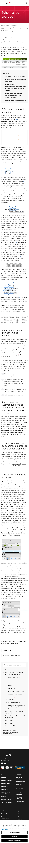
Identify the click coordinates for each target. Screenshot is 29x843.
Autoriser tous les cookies (14, 840)
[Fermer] (27, 822)
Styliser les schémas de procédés (15, 100)
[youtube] (5, 763)
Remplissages (13, 504)
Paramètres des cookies (14, 832)
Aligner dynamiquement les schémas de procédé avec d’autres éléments (13, 95)
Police (23, 632)
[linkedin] (2, 763)
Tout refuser (14, 836)
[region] (14, 831)
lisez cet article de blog (14, 643)
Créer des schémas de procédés (15, 76)
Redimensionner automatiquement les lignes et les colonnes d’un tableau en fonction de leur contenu (12, 432)
